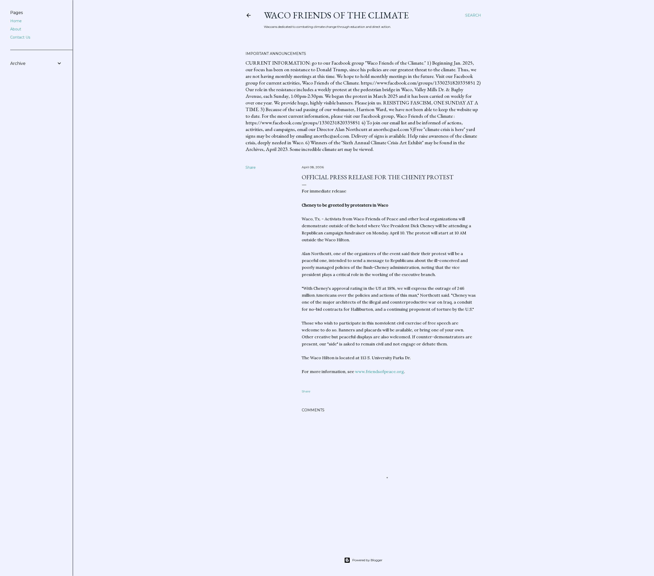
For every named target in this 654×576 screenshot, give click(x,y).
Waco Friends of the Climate (336, 15)
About (15, 29)
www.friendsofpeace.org (379, 371)
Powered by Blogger (367, 560)
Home (16, 21)
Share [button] (251, 167)
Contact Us (20, 37)
